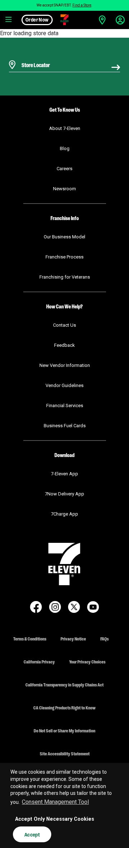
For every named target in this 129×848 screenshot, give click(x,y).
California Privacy (39, 661)
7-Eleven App (64, 473)
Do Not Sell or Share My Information (64, 730)
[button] (9, 20)
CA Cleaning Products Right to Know (64, 707)
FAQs (104, 638)
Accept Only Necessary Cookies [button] (54, 819)
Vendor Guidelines (64, 385)
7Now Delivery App (64, 494)
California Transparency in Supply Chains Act (64, 684)
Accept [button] (32, 834)
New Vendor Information (64, 365)
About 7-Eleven (64, 128)
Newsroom (64, 188)
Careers (64, 168)
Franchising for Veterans (64, 277)
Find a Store (81, 5)
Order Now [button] (37, 19)
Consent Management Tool (55, 801)
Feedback (64, 345)
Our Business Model (64, 236)
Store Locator (34, 55)
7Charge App (64, 514)
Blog (65, 148)
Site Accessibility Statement (65, 753)
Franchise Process (64, 257)
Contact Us (64, 325)
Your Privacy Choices (87, 661)
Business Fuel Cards (65, 425)
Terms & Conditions (29, 638)
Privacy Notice (73, 638)
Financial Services (64, 405)
